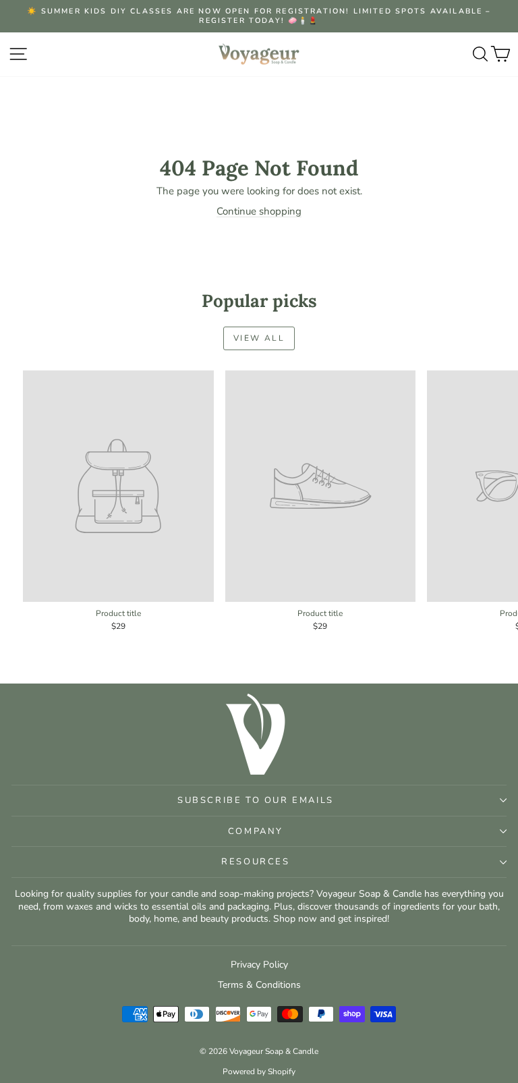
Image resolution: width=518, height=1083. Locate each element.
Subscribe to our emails (255, 800)
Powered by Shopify (259, 1071)
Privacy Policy (259, 964)
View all (259, 338)
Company (255, 831)
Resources (255, 862)
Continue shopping (259, 211)
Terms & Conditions (259, 984)
